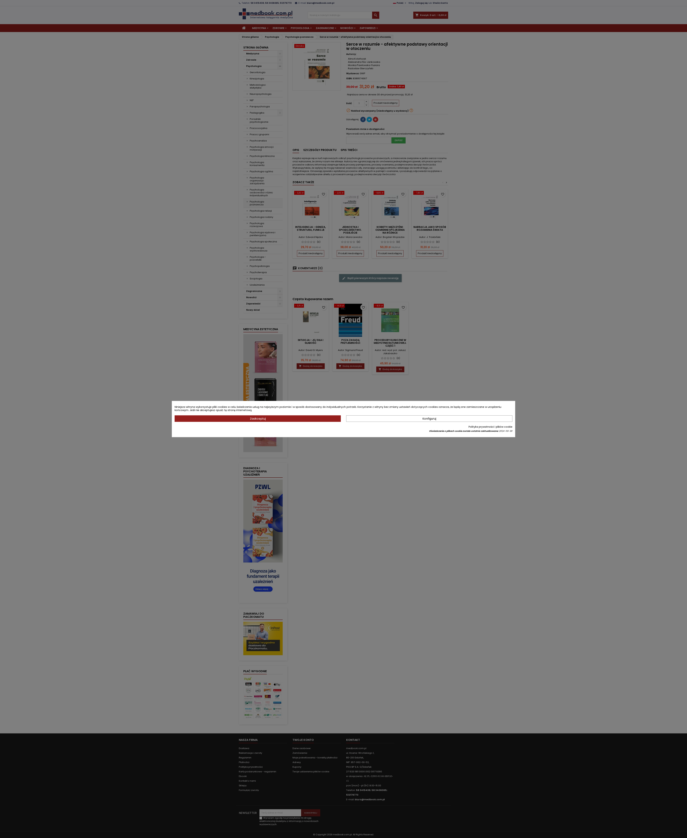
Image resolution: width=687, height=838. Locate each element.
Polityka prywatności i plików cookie (490, 426)
